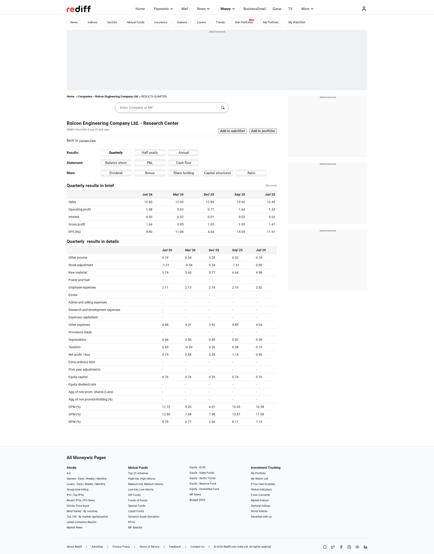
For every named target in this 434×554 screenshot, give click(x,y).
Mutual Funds (135, 22)
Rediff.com (230, 546)
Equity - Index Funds (202, 472)
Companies (85, 96)
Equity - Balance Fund (203, 483)
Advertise (97, 546)
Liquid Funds (136, 511)
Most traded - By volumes (82, 511)
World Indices (259, 511)
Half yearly (150, 153)
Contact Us (197, 546)
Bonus (150, 173)
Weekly (90, 478)
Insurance (160, 22)
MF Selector (135, 527)
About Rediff (74, 546)
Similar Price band (78, 505)
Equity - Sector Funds (202, 478)
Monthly (102, 478)
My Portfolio (270, 22)
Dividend (115, 173)
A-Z (69, 473)
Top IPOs (78, 495)
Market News (75, 527)
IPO (69, 495)
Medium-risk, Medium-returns (145, 484)
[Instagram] (349, 547)
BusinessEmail (254, 9)
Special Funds (136, 505)
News (201, 9)
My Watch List (259, 478)
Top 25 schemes (138, 473)
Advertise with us (261, 516)
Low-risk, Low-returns (140, 489)
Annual (184, 153)
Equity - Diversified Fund (204, 489)
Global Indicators (261, 489)
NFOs (131, 522)
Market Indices (260, 500)
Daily (81, 478)
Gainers (182, 22)
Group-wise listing (77, 489)
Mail (185, 9)
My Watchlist (296, 22)
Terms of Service (149, 546)
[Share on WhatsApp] (325, 547)
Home (140, 9)
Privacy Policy (121, 546)
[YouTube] (357, 547)
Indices (92, 22)
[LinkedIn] (365, 547)
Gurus (277, 9)
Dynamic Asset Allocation (144, 516)
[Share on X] (333, 547)
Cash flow (183, 163)
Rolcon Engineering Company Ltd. (117, 96)
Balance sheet (116, 163)
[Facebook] (341, 547)
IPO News (89, 500)
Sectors (112, 22)
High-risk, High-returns (141, 478)
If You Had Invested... (264, 484)
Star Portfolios (244, 22)
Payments (161, 9)
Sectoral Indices (260, 505)
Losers (201, 22)
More (305, 9)
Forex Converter (260, 495)
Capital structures (217, 173)
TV (290, 9)
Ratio (251, 173)
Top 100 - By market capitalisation (87, 516)
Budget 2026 (197, 500)
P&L (150, 163)
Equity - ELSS (197, 467)
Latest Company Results (81, 522)
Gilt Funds (134, 495)
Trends (220, 22)
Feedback (175, 546)
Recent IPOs (74, 500)
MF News (195, 494)
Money (226, 9)
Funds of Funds (137, 500)
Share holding (183, 173)
